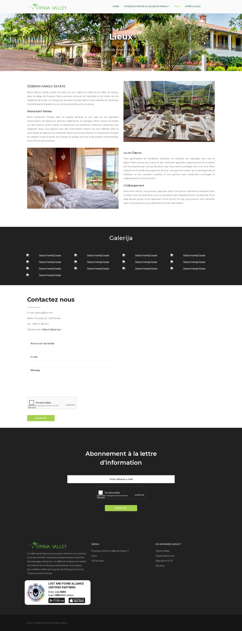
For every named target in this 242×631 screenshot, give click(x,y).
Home (116, 6)
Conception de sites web (47, 623)
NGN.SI (64, 623)
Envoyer (40, 418)
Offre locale (193, 6)
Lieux (177, 6)
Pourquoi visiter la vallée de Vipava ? (146, 6)
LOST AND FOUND (59, 583)
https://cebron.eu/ (51, 329)
